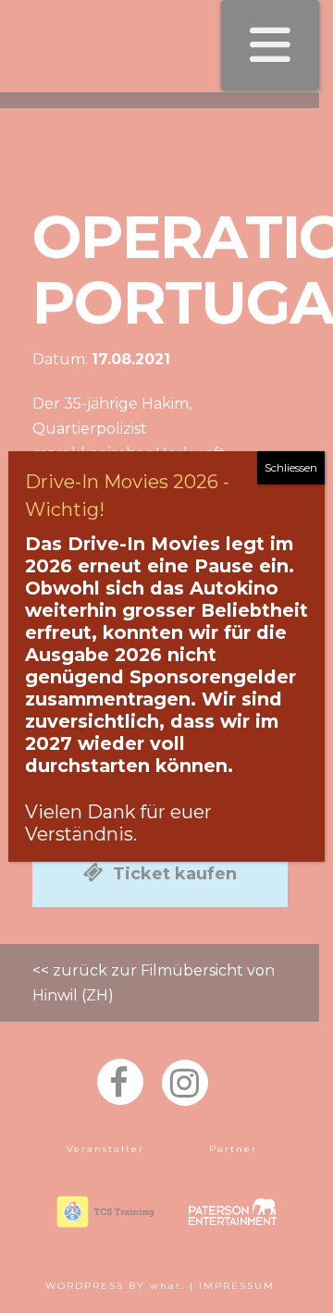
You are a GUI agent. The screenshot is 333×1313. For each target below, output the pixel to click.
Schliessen (291, 467)
